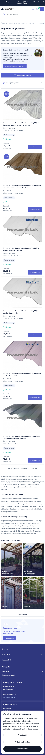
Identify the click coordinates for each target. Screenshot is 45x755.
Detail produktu (35, 147)
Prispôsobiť (22, 735)
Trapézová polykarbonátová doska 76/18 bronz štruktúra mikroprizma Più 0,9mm (22, 186)
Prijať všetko (22, 749)
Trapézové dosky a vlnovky (25, 23)
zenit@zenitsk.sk (9, 697)
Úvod (3, 23)
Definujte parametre (24, 75)
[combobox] (22, 83)
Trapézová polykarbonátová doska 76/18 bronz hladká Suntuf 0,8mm (22, 374)
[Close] (43, 2)
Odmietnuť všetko (22, 742)
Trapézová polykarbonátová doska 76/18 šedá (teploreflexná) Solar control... (21, 437)
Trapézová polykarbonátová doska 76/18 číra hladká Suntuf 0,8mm (21, 312)
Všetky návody (22, 614)
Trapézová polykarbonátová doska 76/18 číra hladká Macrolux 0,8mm (21, 249)
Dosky (10, 23)
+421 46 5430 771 (9, 694)
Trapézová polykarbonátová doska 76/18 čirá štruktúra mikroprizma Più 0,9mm (21, 124)
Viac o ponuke (9, 638)
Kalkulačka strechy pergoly (16, 66)
